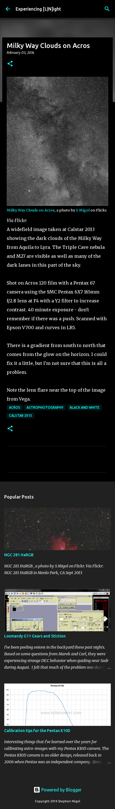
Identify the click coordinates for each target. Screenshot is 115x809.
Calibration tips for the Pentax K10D (37, 730)
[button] (10, 64)
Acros (14, 407)
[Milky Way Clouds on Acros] (57, 204)
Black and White (84, 407)
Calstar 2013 (20, 415)
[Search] (107, 9)
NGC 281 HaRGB (18, 555)
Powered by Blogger (61, 789)
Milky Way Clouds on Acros (31, 210)
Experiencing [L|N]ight (38, 8)
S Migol (83, 210)
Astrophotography (45, 407)
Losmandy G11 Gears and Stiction (35, 636)
